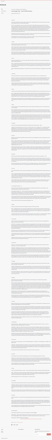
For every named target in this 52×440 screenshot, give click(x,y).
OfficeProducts (18, 422)
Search (2, 431)
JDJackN (15, 422)
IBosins (13, 422)
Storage (21, 422)
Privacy (2, 432)
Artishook (6, 438)
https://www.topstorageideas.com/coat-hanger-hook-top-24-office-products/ (31, 418)
